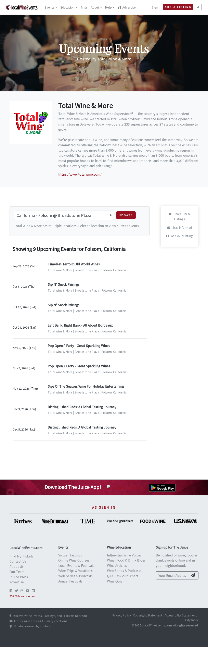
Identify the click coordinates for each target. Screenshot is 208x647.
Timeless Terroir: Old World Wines (74, 263)
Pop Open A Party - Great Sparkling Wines (79, 345)
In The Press (19, 576)
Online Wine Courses (73, 560)
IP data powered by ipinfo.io (32, 626)
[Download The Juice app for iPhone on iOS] (127, 487)
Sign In (156, 7)
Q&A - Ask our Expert (122, 575)
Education (67, 7)
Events (49, 7)
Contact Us (18, 561)
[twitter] (16, 590)
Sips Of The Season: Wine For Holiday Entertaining (86, 386)
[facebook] (11, 590)
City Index (191, 620)
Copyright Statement (147, 615)
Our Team (17, 571)
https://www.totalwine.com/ (80, 174)
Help (108, 7)
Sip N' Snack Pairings (63, 284)
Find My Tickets (22, 556)
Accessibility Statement (181, 615)
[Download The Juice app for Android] (162, 487)
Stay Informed (182, 227)
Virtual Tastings (70, 555)
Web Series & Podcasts (75, 575)
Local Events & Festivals (76, 565)
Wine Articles (117, 565)
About (95, 7)
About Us (17, 566)
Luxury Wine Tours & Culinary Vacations (40, 621)
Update (126, 215)
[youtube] (27, 590)
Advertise (129, 7)
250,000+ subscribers (23, 596)
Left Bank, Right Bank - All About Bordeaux (80, 325)
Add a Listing (178, 7)
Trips (84, 7)
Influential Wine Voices (124, 555)
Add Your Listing (181, 236)
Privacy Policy (121, 615)
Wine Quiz (114, 581)
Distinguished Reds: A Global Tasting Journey (82, 406)
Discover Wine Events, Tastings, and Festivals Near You (50, 616)
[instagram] (22, 590)
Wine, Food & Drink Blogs (126, 560)
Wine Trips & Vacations (75, 570)
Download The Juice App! (73, 486)
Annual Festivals (70, 581)
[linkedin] (33, 590)
